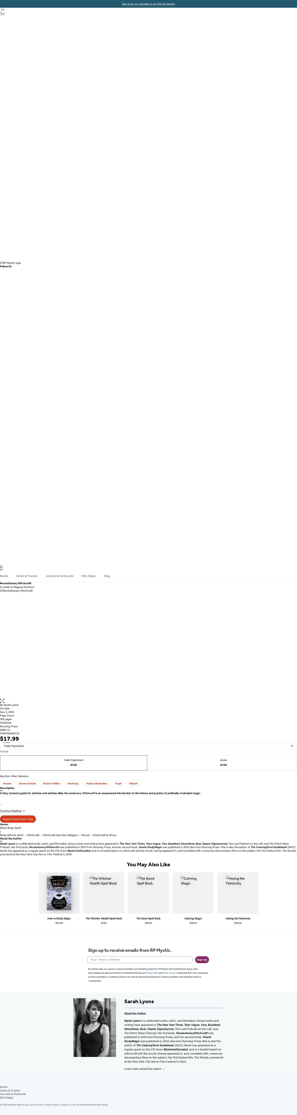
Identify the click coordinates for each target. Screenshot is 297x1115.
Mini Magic (89, 576)
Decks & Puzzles (27, 576)
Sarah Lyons (11, 705)
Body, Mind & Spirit (11, 835)
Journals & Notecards (59, 576)
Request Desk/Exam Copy (18, 819)
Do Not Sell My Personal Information (90, 1104)
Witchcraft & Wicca (104, 835)
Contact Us (65, 1104)
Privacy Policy (51, 1104)
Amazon (7, 783)
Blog (107, 576)
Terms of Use (36, 1104)
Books (4, 576)
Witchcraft (33, 835)
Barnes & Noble (27, 783)
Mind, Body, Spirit (10, 828)
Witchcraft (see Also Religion (60, 835)
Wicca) (85, 835)
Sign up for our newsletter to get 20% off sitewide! (148, 3)
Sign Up (202, 959)
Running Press (9, 726)
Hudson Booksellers (96, 783)
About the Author (11, 838)
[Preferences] (2, 9)
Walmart (133, 783)
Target (118, 783)
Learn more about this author (143, 1069)
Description (7, 788)
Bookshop (73, 783)
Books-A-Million (51, 783)
